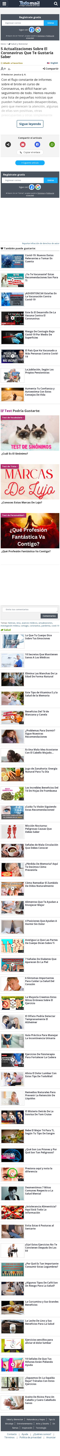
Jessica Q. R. (20, 74)
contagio (25, 625)
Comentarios (49, 616)
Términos (41, 36)
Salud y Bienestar (19, 44)
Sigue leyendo (30, 124)
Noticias (11, 623)
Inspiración (27, 1427)
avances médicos (29, 623)
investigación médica (10, 625)
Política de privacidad (30, 1437)
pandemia (45, 625)
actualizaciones (45, 623)
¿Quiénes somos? (42, 1434)
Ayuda (25, 1434)
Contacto (12, 1434)
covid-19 (55, 625)
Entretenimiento (25, 1423)
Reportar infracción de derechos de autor (40, 243)
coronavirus (35, 625)
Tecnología (41, 1427)
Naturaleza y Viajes (36, 1419)
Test (8, 410)
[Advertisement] (30, 220)
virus (18, 623)
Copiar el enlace (31, 152)
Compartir (52, 68)
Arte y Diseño (42, 1423)
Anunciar (51, 1437)
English (54, 63)
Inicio (3, 44)
